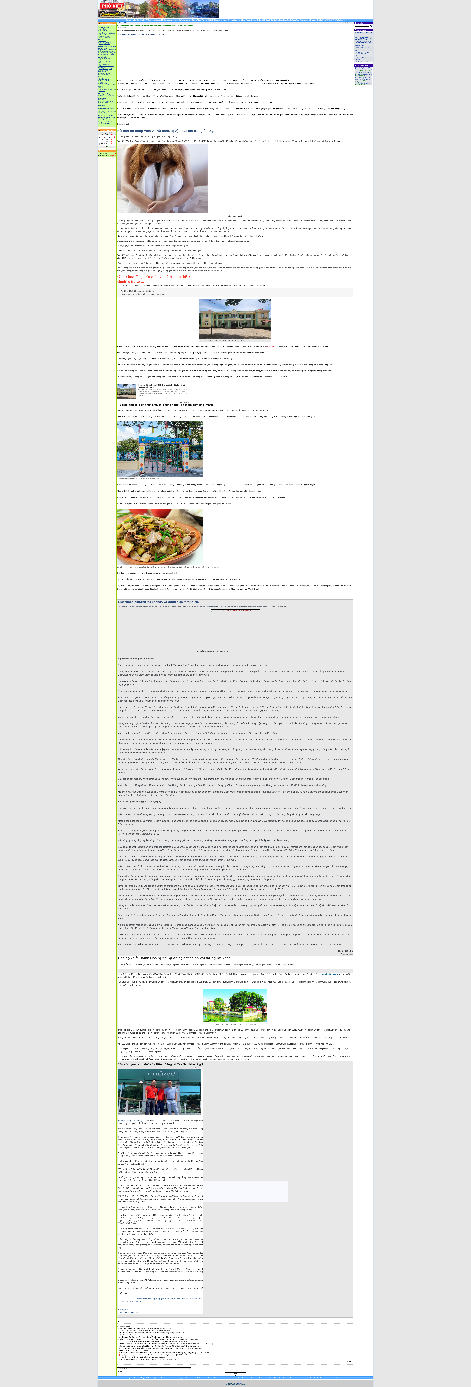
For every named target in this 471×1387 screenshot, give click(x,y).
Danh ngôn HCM (360, 45)
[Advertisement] (245, 1191)
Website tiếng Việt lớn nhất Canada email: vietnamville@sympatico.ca (168, 20)
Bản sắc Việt (196, 20)
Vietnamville (239, 1383)
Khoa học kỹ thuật (220, 20)
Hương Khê (123, 1309)
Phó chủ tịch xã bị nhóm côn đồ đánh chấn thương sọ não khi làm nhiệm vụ (142, 294)
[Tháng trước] (105, 146)
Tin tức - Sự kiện (139, 20)
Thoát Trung (358, 35)
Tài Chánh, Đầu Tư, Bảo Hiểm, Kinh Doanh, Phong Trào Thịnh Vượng (285, 20)
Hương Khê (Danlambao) (130, 1120)
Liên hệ (342, 20)
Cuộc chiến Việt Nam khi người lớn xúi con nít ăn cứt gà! (363, 49)
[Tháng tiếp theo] (108, 146)
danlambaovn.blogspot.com (130, 1312)
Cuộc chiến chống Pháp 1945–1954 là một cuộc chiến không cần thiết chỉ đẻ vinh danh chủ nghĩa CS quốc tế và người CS (363, 69)
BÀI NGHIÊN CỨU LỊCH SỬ (363, 32)
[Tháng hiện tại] (107, 146)
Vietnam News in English (254, 20)
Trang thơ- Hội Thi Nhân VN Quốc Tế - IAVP (324, 20)
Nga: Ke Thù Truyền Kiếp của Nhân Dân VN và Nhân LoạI (363, 54)
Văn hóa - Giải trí (207, 20)
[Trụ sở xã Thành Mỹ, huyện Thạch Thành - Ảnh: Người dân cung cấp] (235, 339)
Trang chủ (129, 20)
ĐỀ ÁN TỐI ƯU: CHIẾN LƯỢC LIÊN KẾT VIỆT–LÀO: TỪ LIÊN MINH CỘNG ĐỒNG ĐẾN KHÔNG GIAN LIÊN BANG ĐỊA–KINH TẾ (363, 40)
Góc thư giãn (232, 20)
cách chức (271, 346)
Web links (241, 20)
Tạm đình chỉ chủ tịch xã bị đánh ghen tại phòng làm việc (137, 291)
